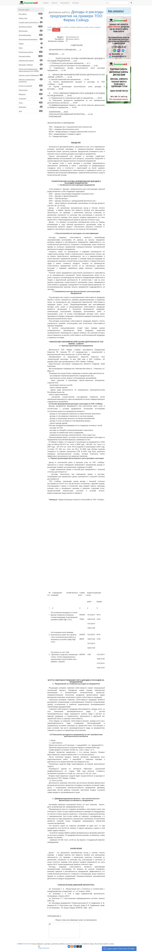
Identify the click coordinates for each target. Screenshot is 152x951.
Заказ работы (64, 3)
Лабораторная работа (30, 60)
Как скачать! (116, 11)
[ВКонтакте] (69, 946)
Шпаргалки (30, 107)
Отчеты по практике (30, 86)
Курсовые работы (30, 56)
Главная (45, 3)
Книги (30, 48)
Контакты (75, 3)
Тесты (30, 103)
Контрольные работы (30, 52)
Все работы (30, 14)
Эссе (30, 111)
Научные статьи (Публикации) (30, 75)
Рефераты (30, 94)
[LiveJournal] (80, 946)
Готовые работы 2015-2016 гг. (30, 22)
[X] (77, 946)
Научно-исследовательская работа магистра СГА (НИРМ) (30, 70)
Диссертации (30, 31)
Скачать (56, 30)
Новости (54, 3)
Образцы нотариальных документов (30, 80)
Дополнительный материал (30, 39)
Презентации (30, 90)
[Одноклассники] (72, 946)
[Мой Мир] (75, 946)
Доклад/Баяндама (30, 35)
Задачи (30, 43)
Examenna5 (26, 944)
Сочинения (30, 98)
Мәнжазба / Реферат (30, 65)
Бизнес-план (30, 18)
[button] (119, 948)
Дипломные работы (30, 26)
